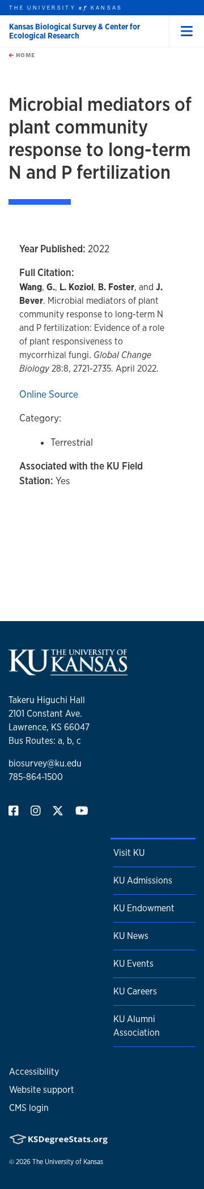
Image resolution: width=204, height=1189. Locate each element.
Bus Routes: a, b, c (44, 741)
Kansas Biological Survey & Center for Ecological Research (74, 31)
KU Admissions (142, 880)
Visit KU (128, 853)
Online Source (48, 393)
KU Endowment (144, 908)
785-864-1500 (35, 777)
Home (24, 55)
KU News (130, 936)
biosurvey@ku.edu (45, 763)
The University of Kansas (67, 1161)
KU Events (133, 964)
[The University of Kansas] (68, 671)
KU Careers (135, 991)
